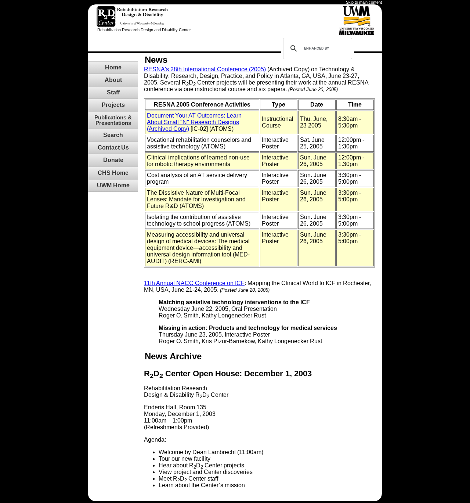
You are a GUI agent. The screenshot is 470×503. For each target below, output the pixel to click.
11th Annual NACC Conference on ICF (194, 283)
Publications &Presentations (113, 120)
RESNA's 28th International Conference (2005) (205, 69)
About (113, 80)
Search (113, 135)
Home (113, 67)
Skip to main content (364, 2)
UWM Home (113, 185)
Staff (113, 92)
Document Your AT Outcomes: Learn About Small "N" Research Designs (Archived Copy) (194, 122)
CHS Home (113, 173)
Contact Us (113, 147)
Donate (113, 160)
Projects (113, 105)
